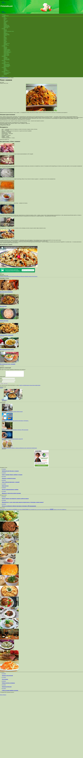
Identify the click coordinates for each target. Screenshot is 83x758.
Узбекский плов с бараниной (6, 335)
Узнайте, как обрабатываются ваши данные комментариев (29, 385)
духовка (7, 509)
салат (51, 509)
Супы (5, 17)
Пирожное (6, 57)
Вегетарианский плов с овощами (7, 364)
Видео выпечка (6, 58)
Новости (5, 74)
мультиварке (33, 509)
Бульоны (5, 24)
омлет (41, 509)
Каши (5, 39)
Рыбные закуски (7, 64)
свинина (55, 509)
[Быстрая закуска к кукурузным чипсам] (9, 596)
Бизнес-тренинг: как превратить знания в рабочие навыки (12, 411)
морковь (29, 509)
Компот (5, 69)
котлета (15, 509)
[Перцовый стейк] (9, 660)
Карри (5, 42)
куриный (23, 509)
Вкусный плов (3, 306)
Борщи (5, 19)
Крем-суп (5, 18)
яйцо (65, 509)
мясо (35, 509)
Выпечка (4, 56)
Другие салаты (6, 55)
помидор (46, 509)
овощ (37, 509)
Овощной (5, 47)
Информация (6, 15)
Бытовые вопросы (7, 72)
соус (57, 509)
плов (3, 273)
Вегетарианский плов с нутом (7, 349)
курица (27, 509)
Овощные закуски (7, 65)
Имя (1, 378)
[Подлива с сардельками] (9, 574)
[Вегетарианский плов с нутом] (9, 347)
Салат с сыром (6, 54)
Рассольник (6, 20)
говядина (2, 509)
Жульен (5, 40)
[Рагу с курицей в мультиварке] (9, 542)
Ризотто (5, 35)
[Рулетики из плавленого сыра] (9, 521)
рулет (49, 509)
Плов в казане (4, 400)
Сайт (1, 381)
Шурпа (5, 23)
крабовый (18, 509)
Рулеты (5, 38)
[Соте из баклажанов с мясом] (9, 531)
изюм (1, 273)
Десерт (3, 60)
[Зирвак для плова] (9, 318)
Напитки (4, 67)
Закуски (3, 63)
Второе (3, 28)
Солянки (5, 21)
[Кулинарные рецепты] (6, 9)
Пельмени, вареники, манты (9, 31)
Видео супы (6, 27)
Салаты (3, 45)
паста (43, 509)
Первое (3, 16)
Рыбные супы (6, 25)
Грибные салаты (7, 49)
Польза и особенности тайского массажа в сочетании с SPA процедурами (15, 429)
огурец (39, 509)
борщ (0, 509)
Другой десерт (6, 62)
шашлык (63, 509)
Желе (5, 61)
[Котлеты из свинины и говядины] (9, 606)
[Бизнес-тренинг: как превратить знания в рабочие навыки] (7, 410)
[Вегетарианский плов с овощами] (9, 362)
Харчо (5, 22)
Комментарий (2, 376)
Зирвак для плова (4, 320)
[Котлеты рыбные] (9, 628)
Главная (1, 77)
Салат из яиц (6, 53)
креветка (21, 509)
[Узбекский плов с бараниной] (9, 333)
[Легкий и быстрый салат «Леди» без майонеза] (7, 649)
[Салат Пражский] (9, 617)
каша (12, 509)
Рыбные (5, 30)
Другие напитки (6, 70)
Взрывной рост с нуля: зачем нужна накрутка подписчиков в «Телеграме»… (15, 420)
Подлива (5, 44)
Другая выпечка (7, 59)
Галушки (5, 41)
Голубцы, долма (7, 34)
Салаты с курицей (7, 50)
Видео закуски (6, 66)
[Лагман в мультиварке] (9, 585)
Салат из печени (7, 52)
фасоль (61, 509)
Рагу (4, 36)
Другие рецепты (7, 43)
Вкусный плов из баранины (6, 291)
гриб (5, 509)
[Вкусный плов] (9, 304)
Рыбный (5, 48)
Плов (5, 32)
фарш (59, 509)
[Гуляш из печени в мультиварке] (9, 553)
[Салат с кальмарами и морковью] (9, 671)
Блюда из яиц (6, 33)
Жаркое (5, 37)
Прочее (3, 71)
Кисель (5, 68)
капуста (10, 509)
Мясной (5, 46)
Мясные (5, 29)
